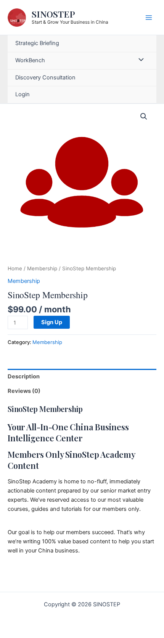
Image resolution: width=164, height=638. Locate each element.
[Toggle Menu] (139, 60)
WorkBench (30, 60)
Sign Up (51, 322)
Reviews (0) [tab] (24, 391)
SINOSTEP (53, 14)
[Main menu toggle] (148, 17)
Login (22, 94)
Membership (42, 268)
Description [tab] (24, 376)
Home (15, 268)
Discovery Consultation (45, 77)
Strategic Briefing (37, 43)
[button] (144, 116)
